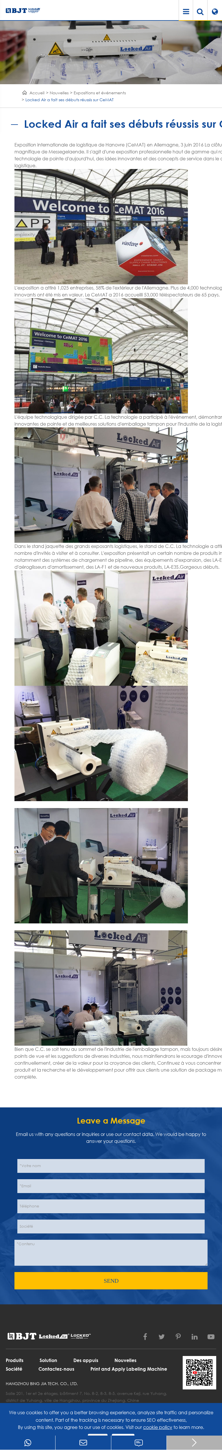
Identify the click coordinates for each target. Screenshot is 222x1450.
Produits (14, 1360)
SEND (111, 1281)
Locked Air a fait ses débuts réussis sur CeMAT (69, 99)
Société (14, 1369)
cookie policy (157, 1427)
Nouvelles (59, 92)
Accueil (37, 92)
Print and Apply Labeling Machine (128, 1369)
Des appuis (85, 1360)
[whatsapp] (27, 1443)
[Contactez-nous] (138, 1443)
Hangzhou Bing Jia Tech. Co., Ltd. (42, 1383)
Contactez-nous (56, 1369)
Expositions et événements (100, 92)
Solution (48, 1360)
